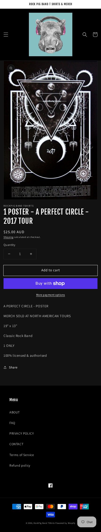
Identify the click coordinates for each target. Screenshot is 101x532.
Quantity (9, 245)
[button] (6, 34)
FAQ (12, 423)
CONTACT (16, 444)
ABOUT (14, 412)
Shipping (8, 237)
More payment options (50, 294)
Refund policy (19, 465)
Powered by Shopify (65, 523)
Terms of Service (21, 455)
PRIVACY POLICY (21, 433)
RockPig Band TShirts (44, 523)
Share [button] (13, 367)
